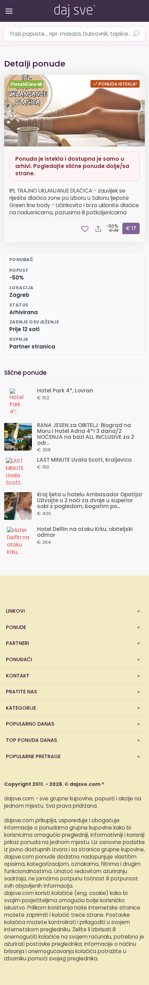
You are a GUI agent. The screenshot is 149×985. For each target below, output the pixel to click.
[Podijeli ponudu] (98, 229)
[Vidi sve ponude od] (27, 84)
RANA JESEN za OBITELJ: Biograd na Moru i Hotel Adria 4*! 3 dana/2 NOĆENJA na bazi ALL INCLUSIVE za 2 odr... (85, 434)
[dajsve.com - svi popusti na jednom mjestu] (74, 9)
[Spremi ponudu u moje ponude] (85, 229)
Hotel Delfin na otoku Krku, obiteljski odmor (85, 532)
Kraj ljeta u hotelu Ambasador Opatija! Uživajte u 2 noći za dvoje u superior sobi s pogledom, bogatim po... (89, 500)
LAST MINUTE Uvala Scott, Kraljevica (84, 460)
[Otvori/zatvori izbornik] (7, 6)
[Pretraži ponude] (136, 34)
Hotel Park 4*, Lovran (65, 391)
